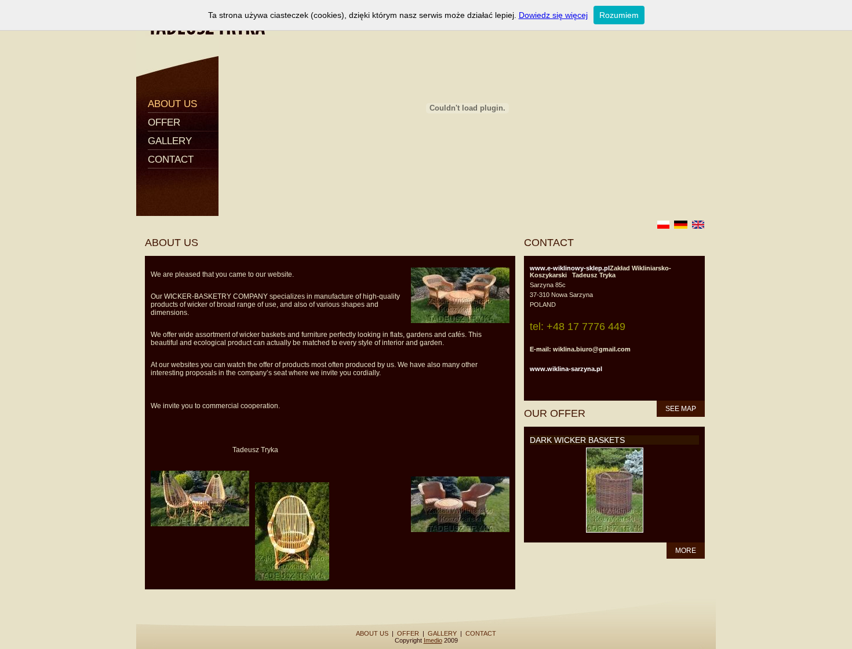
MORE (685, 551)
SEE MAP (680, 409)
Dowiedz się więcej (553, 15)
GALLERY (170, 140)
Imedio (433, 640)
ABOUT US (172, 103)
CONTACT (171, 159)
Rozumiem (619, 15)
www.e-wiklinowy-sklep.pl (570, 268)
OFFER (164, 122)
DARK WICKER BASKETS (577, 440)
